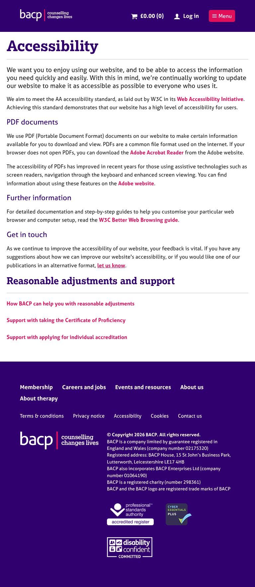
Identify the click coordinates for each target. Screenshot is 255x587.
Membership (36, 386)
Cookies (160, 416)
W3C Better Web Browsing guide (138, 219)
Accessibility (127, 416)
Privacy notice (89, 416)
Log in (191, 15)
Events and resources (143, 386)
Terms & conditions (42, 416)
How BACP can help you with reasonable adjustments (70, 303)
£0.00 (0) (152, 15)
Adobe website (136, 183)
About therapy (39, 398)
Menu (225, 16)
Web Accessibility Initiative (210, 99)
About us (192, 386)
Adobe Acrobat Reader (157, 152)
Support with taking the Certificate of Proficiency (66, 320)
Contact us (190, 416)
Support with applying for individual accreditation (67, 337)
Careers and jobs (84, 386)
